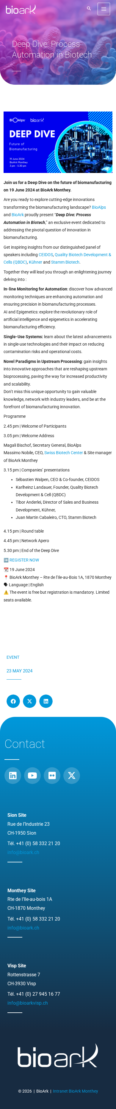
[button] (89, 9)
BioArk (18, 214)
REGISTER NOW (24, 560)
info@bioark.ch (23, 852)
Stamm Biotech (65, 262)
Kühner (35, 262)
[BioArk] (21, 9)
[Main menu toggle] (104, 9)
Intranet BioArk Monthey (75, 1091)
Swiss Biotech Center (63, 452)
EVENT (13, 657)
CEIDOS (46, 254)
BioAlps (99, 207)
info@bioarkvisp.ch (27, 1003)
